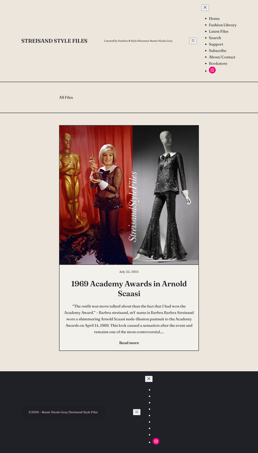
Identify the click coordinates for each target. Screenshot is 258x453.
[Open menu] (193, 41)
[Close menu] (205, 8)
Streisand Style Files (54, 41)
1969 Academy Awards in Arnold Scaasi (129, 288)
